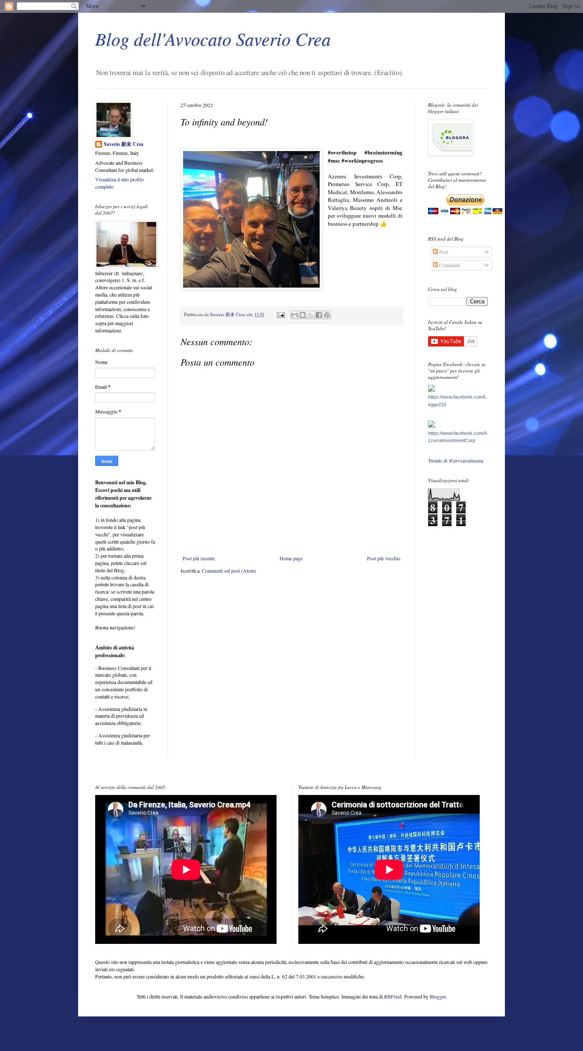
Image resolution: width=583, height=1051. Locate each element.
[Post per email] (280, 314)
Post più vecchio (383, 558)
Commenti (449, 265)
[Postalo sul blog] (302, 315)
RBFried (393, 996)
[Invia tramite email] (294, 315)
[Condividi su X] (310, 315)
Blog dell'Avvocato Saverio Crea (213, 38)
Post (443, 251)
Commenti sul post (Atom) (229, 570)
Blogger (438, 996)
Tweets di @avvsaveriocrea (455, 460)
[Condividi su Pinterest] (327, 315)
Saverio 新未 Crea (123, 144)
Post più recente (199, 558)
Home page (291, 558)
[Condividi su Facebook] (319, 315)
